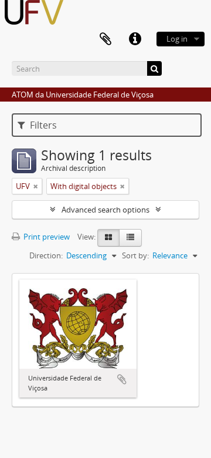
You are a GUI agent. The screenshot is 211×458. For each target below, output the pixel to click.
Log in (177, 38)
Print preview (46, 236)
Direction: (46, 255)
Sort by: (135, 255)
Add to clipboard (122, 379)
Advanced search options (105, 209)
